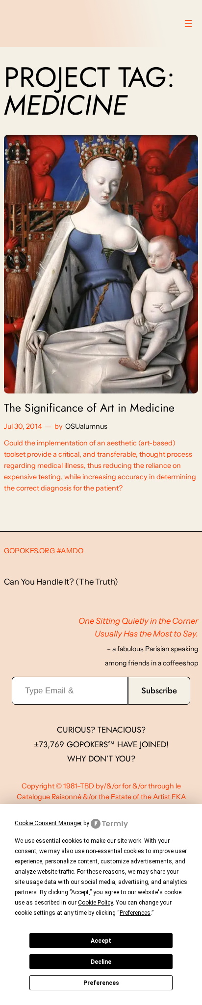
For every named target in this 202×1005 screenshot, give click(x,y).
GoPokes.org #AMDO (43, 550)
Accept (101, 940)
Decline (101, 961)
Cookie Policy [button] (95, 902)
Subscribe (159, 690)
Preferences (101, 983)
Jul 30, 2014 (23, 426)
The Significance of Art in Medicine (89, 408)
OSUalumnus (86, 426)
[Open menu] (188, 23)
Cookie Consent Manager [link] (48, 823)
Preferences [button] (135, 912)
